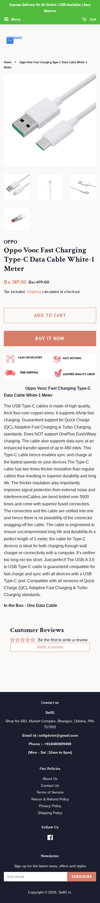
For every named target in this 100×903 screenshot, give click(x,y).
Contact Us (50, 786)
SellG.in (64, 892)
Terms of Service (50, 792)
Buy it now (50, 338)
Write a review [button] (50, 647)
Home (8, 62)
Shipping (34, 291)
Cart (92, 19)
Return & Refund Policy (50, 799)
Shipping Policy (50, 813)
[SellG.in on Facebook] (50, 839)
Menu (15, 19)
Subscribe (82, 876)
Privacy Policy (50, 806)
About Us (50, 779)
